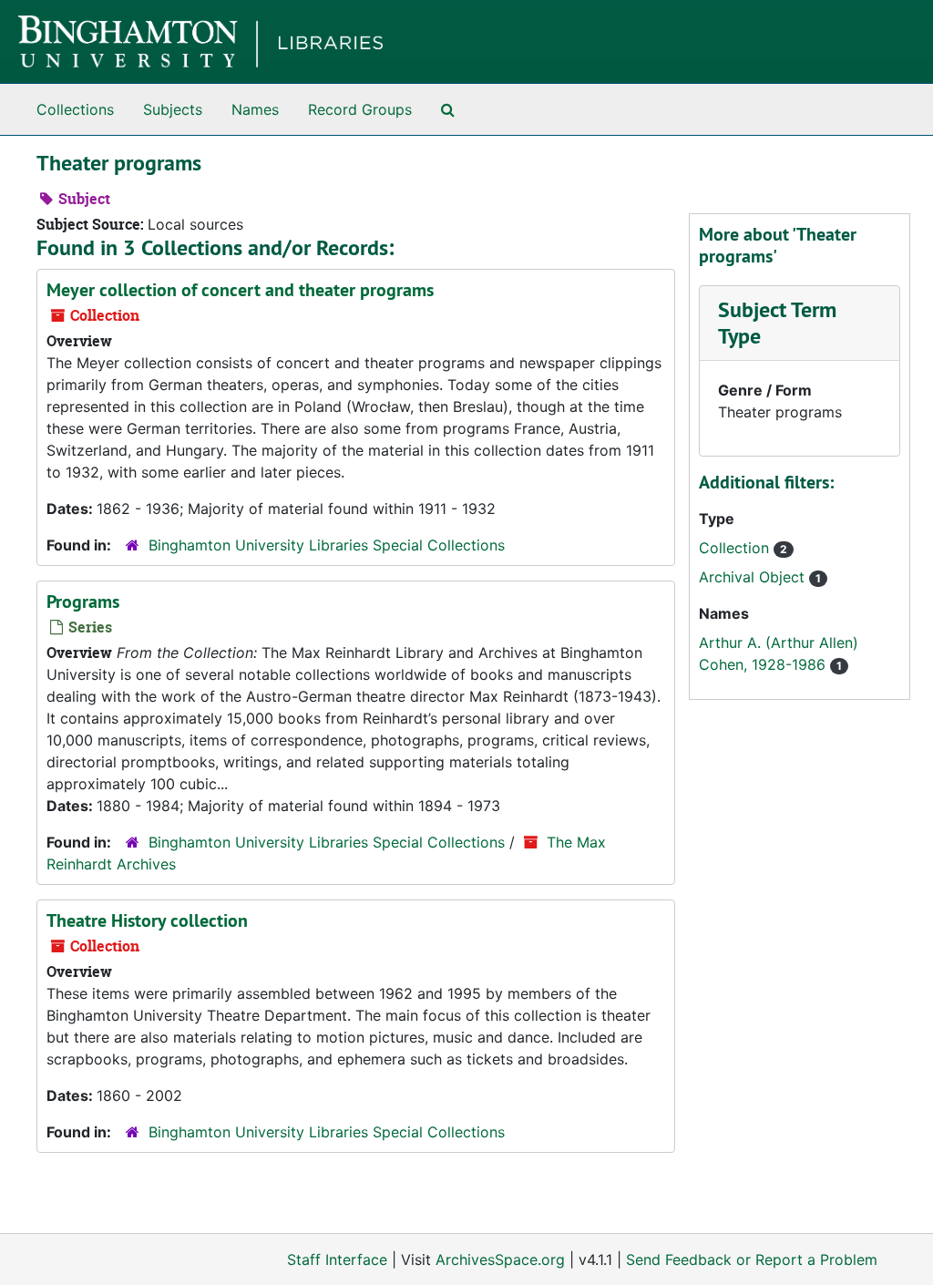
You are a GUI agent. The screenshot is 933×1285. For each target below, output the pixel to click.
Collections (75, 109)
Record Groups (360, 109)
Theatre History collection (147, 920)
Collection (736, 548)
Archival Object (754, 577)
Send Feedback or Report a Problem (751, 1259)
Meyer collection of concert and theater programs (240, 290)
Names (255, 109)
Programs (82, 601)
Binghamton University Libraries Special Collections (327, 545)
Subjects (172, 109)
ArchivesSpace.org (500, 1259)
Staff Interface (337, 1259)
